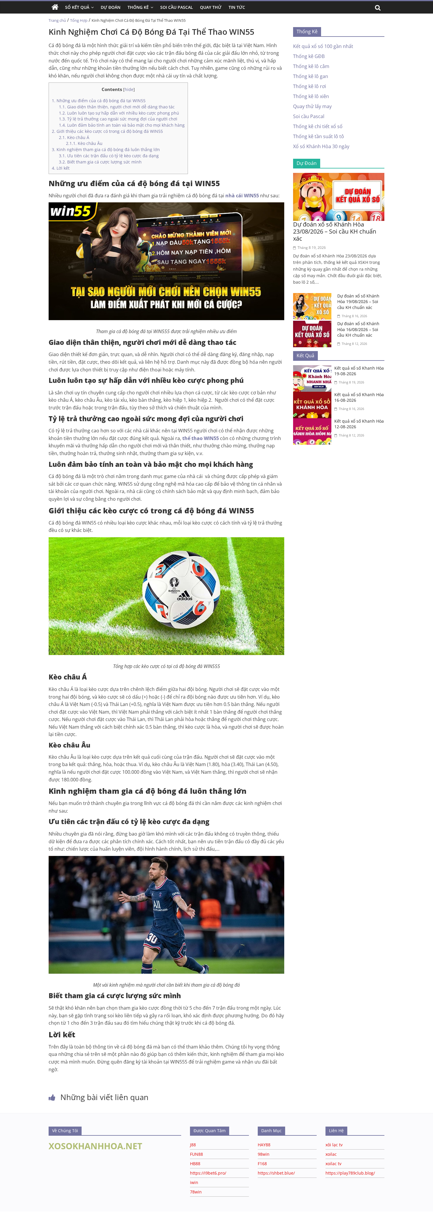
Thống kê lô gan (310, 76)
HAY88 (264, 1144)
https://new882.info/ (74, 1214)
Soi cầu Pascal (308, 116)
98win (264, 1154)
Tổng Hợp (78, 20)
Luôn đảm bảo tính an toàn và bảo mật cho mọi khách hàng (122, 125)
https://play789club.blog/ (350, 1173)
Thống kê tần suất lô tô (318, 136)
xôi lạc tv (334, 1144)
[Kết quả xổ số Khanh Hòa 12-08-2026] (313, 422)
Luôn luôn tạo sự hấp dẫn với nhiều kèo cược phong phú (119, 113)
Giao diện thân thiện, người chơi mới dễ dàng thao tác (117, 107)
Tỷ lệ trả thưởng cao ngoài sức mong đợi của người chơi (118, 119)
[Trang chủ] (55, 7)
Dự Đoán (110, 7)
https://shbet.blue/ (276, 1173)
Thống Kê (138, 7)
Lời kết (61, 168)
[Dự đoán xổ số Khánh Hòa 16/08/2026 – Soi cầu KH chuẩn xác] (313, 324)
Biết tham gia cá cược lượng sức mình (100, 162)
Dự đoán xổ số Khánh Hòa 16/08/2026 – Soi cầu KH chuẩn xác (358, 329)
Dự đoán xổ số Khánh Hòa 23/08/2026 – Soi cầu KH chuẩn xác (334, 231)
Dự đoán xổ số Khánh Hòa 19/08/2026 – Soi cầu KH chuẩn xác (358, 301)
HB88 (195, 1163)
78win (196, 1192)
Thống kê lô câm (311, 66)
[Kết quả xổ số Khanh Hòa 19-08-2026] (313, 369)
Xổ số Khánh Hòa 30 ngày (321, 146)
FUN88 (196, 1154)
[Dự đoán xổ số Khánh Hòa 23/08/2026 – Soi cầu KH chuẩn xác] (338, 176)
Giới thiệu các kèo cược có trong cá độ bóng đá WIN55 (107, 131)
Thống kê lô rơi (309, 86)
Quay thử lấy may (312, 106)
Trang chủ (57, 20)
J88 (193, 1144)
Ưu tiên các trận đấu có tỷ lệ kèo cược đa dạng (109, 155)
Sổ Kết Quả (77, 7)
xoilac (331, 1154)
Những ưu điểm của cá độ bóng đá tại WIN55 (99, 100)
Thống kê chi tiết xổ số (318, 126)
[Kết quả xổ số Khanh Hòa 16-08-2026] (313, 395)
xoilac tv (333, 1163)
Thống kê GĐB (309, 56)
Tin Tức (237, 7)
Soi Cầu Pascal (176, 7)
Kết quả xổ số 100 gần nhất (323, 46)
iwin (194, 1182)
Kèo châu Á (74, 137)
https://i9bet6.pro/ (208, 1173)
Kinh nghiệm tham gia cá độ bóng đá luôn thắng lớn (106, 149)
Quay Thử (211, 7)
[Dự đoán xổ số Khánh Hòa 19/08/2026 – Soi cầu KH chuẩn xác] (313, 296)
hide (129, 89)
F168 (262, 1163)
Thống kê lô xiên (311, 96)
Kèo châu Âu (84, 143)
